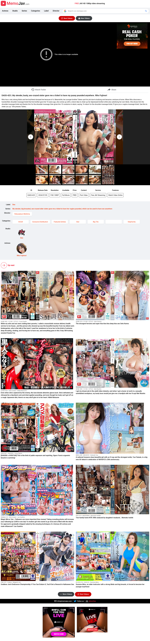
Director (56, 11)
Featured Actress (60, 222)
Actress (5, 11)
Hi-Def (20, 222)
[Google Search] (146, 11)
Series (24, 11)
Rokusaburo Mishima (22, 214)
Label (46, 11)
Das (13, 205)
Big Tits (95, 222)
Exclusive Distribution (40, 222)
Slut (77, 222)
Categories (35, 11)
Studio (15, 11)
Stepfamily (132, 222)
